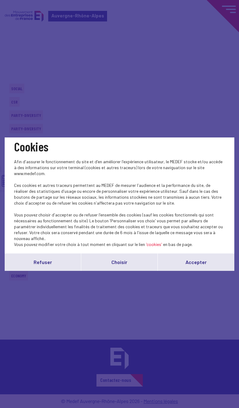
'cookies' (154, 244)
